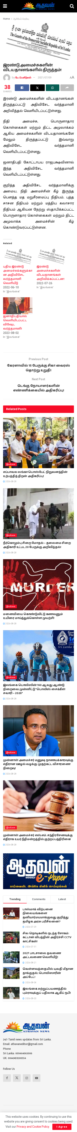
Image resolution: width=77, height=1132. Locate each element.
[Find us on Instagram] (27, 1078)
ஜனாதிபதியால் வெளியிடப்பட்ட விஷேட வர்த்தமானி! (15, 322)
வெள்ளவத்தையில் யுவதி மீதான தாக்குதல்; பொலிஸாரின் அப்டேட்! (48, 973)
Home (6, 18)
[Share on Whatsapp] (52, 87)
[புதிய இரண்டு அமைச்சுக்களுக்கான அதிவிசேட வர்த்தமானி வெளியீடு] (17, 256)
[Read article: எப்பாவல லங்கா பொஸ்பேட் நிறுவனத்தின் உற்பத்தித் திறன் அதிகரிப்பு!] (38, 442)
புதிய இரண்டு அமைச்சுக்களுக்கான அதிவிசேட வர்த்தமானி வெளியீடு (17, 274)
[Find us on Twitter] (17, 1078)
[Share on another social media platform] (67, 87)
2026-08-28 (10, 481)
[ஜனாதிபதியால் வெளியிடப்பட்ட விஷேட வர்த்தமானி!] (17, 305)
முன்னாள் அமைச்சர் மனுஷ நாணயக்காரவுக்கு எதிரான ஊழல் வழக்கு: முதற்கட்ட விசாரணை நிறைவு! (38, 764)
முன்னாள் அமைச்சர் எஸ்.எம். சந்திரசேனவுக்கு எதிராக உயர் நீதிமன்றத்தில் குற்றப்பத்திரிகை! (37, 837)
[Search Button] (72, 6)
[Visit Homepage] (38, 6)
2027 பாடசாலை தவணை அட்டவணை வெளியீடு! (42, 955)
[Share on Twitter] (37, 87)
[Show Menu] (5, 6)
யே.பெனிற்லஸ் (23, 77)
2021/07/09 (44, 77)
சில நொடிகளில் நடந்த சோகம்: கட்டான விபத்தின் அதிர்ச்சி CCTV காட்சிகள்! (47, 937)
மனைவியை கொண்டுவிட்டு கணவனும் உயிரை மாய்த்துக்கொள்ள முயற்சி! (33, 616)
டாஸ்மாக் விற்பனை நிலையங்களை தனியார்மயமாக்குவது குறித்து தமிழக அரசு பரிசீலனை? (46, 915)
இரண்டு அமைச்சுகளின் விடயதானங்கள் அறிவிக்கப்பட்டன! (50, 272)
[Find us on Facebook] (7, 1078)
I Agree (61, 1126)
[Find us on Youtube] (36, 1078)
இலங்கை (11, 464)
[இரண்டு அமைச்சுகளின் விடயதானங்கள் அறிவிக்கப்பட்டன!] (51, 256)
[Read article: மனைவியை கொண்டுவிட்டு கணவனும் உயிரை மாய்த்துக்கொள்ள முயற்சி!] (38, 584)
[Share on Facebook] (22, 87)
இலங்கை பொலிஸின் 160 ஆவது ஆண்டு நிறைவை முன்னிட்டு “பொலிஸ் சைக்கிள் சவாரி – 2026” (34, 689)
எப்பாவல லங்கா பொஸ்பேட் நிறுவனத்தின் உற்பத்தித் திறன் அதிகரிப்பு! (35, 474)
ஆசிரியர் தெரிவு (21, 18)
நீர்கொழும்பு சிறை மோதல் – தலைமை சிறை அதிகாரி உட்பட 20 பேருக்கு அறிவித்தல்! (37, 545)
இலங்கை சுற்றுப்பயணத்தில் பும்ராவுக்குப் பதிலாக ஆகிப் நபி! (47, 991)
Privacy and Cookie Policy (33, 1126)
